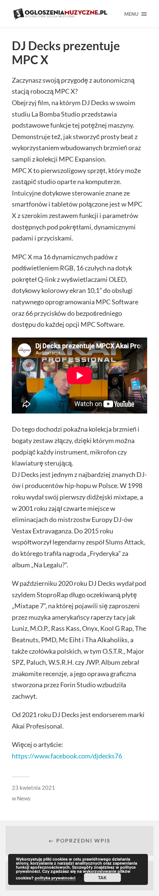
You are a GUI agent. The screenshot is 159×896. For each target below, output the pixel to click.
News (24, 798)
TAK (102, 877)
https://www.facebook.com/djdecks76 (67, 756)
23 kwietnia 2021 (33, 787)
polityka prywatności (55, 878)
